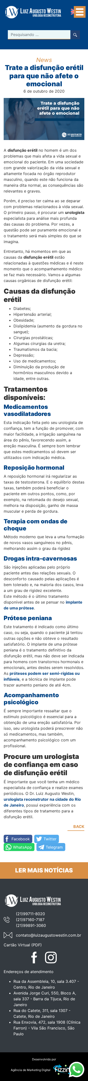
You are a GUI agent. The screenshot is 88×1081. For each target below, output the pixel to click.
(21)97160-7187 (30, 919)
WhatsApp (22, 847)
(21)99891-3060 (31, 925)
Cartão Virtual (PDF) (23, 944)
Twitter (50, 838)
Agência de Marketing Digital (30, 1070)
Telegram (54, 847)
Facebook (20, 838)
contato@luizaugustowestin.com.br (48, 935)
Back (78, 826)
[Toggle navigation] (80, 12)
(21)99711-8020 (30, 913)
